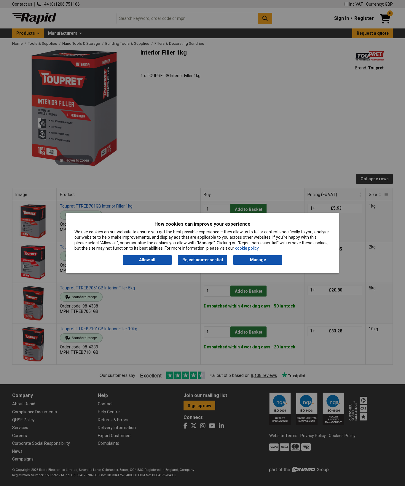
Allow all (147, 260)
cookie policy (247, 248)
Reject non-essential (202, 260)
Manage (258, 260)
